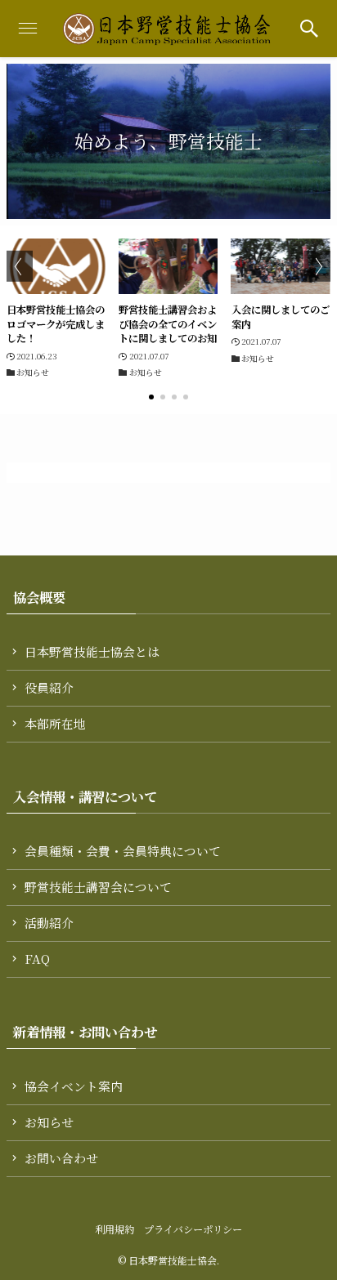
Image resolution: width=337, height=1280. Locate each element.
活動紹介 (49, 922)
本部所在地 (55, 723)
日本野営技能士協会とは (92, 651)
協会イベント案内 (74, 1086)
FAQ (37, 958)
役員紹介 (49, 687)
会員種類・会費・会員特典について (123, 850)
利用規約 (114, 1229)
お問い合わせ (61, 1157)
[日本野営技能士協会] (168, 28)
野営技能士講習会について (98, 886)
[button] (309, 28)
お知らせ (49, 1122)
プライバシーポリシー (193, 1229)
